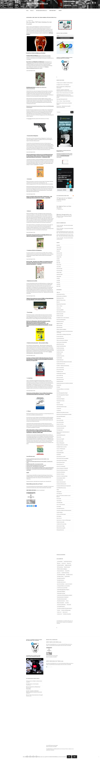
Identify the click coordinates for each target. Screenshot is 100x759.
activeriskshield (59, 561)
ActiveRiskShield (37, 4)
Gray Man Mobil (59, 357)
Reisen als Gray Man (60, 602)
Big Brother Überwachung (61, 300)
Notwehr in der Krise (60, 424)
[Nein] (98, 756)
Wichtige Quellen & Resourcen (41, 10)
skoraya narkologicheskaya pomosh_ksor (63, 234)
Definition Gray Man (60, 313)
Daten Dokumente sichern (61, 311)
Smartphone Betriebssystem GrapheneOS (64, 485)
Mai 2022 (58, 251)
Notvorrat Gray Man (60, 420)
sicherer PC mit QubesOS (61, 466)
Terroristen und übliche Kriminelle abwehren (64, 510)
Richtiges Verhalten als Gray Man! (62, 444)
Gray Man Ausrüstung (60, 348)
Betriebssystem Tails (60, 298)
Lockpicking (59, 410)
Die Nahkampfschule (60, 321)
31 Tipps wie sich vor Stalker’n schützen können (64, 82)
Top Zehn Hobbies (60, 512)
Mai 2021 (58, 260)
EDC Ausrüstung (59, 325)
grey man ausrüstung (60, 367)
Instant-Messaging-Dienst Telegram (63, 394)
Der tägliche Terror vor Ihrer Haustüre (63, 84)
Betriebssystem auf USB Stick (62, 296)
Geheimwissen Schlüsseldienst (62, 342)
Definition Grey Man (60, 315)
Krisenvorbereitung (60, 404)
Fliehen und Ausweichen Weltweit (62, 340)
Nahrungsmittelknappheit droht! (62, 99)
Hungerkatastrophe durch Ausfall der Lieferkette (65, 383)
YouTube (29, 118)
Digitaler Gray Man (60, 323)
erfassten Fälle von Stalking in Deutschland (64, 334)
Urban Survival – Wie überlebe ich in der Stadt (35, 466)
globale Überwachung (60, 344)
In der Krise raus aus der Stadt (62, 587)
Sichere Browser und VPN (61, 456)
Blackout (58, 563)
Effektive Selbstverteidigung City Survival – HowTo (36, 465)
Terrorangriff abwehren (60, 508)
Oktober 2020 (59, 272)
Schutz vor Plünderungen (61, 448)
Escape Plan (67, 570)
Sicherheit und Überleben (61, 472)
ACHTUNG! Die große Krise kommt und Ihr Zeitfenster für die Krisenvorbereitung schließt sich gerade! (65, 96)
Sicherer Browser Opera (61, 462)
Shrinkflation (59, 454)
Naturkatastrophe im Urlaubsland (62, 597)
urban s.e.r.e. (59, 612)
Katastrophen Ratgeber (60, 398)
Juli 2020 (58, 278)
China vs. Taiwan (59, 305)
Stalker (58, 489)
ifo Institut (58, 387)
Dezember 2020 (59, 268)
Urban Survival (59, 518)
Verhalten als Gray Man (60, 522)
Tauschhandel (59, 500)
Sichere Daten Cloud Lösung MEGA (62, 458)
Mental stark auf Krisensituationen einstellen (64, 414)
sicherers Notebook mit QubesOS (62, 468)
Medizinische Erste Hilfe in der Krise (62, 412)
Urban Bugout (59, 516)
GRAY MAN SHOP (52, 10)
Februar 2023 (59, 247)
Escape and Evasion (60, 336)
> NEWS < (60, 10)
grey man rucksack (60, 377)
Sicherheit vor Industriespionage (62, 476)
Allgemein (58, 292)
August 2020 (59, 276)
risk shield (67, 602)
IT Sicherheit (59, 396)
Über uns (31, 10)
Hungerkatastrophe (60, 381)
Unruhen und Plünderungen (61, 514)
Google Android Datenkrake (61, 346)
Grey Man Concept (60, 371)
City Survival (59, 307)
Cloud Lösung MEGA (60, 309)
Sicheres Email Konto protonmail (62, 470)
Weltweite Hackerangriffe (61, 527)
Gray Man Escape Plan (60, 355)
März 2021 (58, 262)
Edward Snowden (59, 327)
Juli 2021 (58, 258)
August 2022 (59, 249)
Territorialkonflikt (59, 502)
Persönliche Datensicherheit (61, 426)
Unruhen (58, 610)
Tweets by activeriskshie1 (61, 554)
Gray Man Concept (69, 574)
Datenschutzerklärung (62, 756)
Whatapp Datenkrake (60, 529)
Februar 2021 (59, 264)
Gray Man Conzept (60, 576)
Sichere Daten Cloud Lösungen (62, 460)
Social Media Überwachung (61, 487)
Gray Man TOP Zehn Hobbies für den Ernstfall (64, 361)
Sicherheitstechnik (60, 479)
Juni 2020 (58, 280)
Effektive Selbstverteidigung (61, 329)
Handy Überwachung (60, 379)
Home (27, 10)
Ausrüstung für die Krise (61, 294)
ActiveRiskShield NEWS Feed (63, 195)
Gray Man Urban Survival (61, 363)
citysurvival (69, 563)
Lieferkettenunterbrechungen (62, 406)
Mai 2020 (58, 282)
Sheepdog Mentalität (60, 452)
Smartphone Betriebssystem (61, 483)
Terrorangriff (59, 506)
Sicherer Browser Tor (60, 464)
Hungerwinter (59, 385)
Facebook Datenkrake (60, 338)
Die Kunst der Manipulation (61, 319)
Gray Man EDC (59, 353)
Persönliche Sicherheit (60, 428)
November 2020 (59, 270)
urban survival (65, 612)
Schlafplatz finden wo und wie (62, 446)
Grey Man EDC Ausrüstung (61, 373)
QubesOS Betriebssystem (61, 435)
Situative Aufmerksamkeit (61, 481)
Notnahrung (59, 418)
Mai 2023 (58, 245)
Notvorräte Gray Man (60, 422)
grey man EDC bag (60, 375)
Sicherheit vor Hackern (60, 474)
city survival (64, 563)
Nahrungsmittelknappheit (61, 416)
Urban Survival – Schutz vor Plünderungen (64, 520)
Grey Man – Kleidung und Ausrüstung (63, 365)
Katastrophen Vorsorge (60, 400)
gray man (58, 572)
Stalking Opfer (59, 491)
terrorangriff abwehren (61, 606)
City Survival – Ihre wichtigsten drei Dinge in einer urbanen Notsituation (40, 467)
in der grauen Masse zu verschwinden (63, 585)
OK (69, 756)
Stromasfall (69, 604)
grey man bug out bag (60, 369)
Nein (74, 756)
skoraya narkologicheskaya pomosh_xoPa (64, 231)
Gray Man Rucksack (60, 359)
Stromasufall (59, 498)
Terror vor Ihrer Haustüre (61, 504)
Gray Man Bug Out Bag (61, 574)
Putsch (67, 600)
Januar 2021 (59, 266)
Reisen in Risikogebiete (60, 442)
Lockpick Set (59, 408)
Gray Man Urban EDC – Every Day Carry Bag (34, 463)
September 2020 (59, 274)
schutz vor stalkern (60, 450)
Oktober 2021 (59, 256)
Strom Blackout (59, 493)
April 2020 (58, 284)
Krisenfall (58, 402)
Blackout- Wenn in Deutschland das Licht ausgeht (65, 92)
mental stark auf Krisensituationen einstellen (64, 595)
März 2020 (58, 286)
